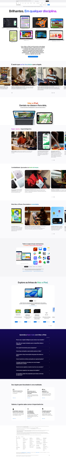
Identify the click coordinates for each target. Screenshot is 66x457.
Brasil (49, 455)
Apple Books (24, 448)
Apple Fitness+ (24, 446)
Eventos (44, 449)
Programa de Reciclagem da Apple (32, 445)
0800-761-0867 (37, 452)
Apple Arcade (24, 445)
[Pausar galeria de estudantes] (12, 92)
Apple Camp (31, 442)
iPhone (16, 441)
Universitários (18, 4)
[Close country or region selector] (49, 1)
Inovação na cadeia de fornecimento (45, 442)
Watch (16, 442)
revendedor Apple (28, 452)
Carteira (17, 448)
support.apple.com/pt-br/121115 (20, 431)
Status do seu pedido (32, 446)
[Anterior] (52, 92)
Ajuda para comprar (31, 447)
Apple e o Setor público (38, 448)
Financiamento (31, 444)
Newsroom (44, 445)
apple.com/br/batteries (33, 428)
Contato (44, 450)
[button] (39, 1)
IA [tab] (36, 266)
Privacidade (44, 441)
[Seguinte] (54, 92)
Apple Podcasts (24, 447)
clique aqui (37, 427)
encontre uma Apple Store (23, 452)
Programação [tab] (39, 266)
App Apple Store (31, 443)
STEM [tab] (34, 266)
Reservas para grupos (32, 441)
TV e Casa (17, 444)
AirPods (17, 443)
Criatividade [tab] (30, 266)
